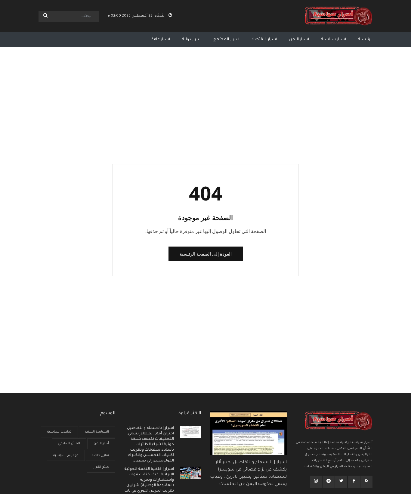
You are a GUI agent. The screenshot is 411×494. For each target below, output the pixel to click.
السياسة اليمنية (97, 432)
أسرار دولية (191, 39)
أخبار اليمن (101, 444)
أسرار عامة (161, 39)
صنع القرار (101, 467)
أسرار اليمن (299, 39)
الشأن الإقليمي (69, 444)
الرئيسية (365, 39)
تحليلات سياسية (59, 432)
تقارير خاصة (100, 455)
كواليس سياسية (66, 455)
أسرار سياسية (333, 39)
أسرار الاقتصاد (264, 39)
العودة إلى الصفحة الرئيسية (206, 254)
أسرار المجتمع (226, 39)
